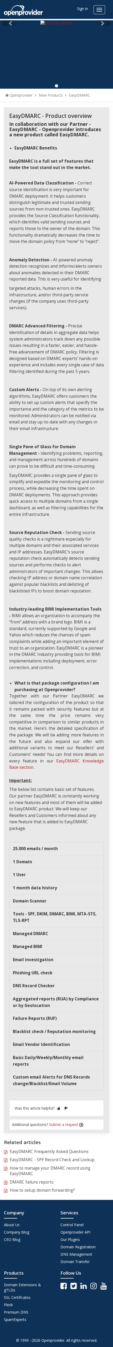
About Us (12, 1224)
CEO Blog (12, 1239)
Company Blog (16, 1232)
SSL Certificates (17, 1297)
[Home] (23, 8)
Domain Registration (78, 1246)
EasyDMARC (79, 95)
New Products (51, 95)
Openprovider (21, 95)
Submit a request (64, 1124)
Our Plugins (70, 1239)
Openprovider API (75, 1232)
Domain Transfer (75, 1261)
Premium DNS (16, 1312)
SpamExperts (15, 1319)
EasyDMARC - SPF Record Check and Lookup (52, 1160)
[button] (58, 1108)
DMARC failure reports (32, 1182)
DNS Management (76, 1254)
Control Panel (72, 1224)
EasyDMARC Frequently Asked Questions (49, 1151)
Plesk (8, 1304)
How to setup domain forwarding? (42, 1190)
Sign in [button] (82, 8)
